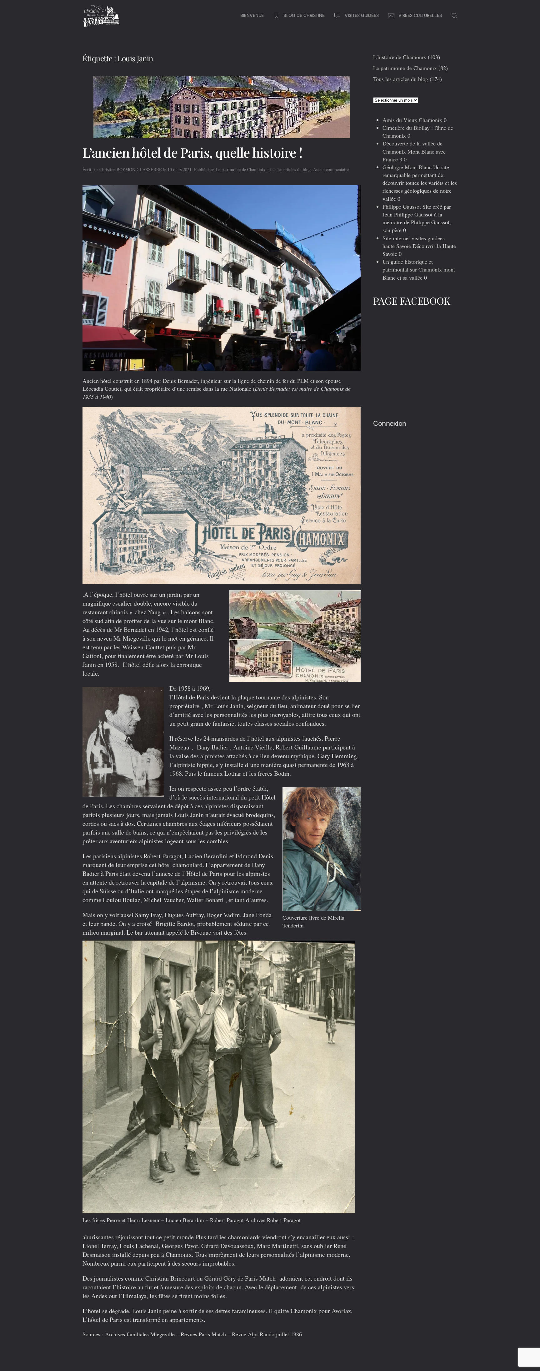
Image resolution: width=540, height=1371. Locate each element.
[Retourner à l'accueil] (101, 15)
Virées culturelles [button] (420, 15)
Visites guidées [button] (362, 15)
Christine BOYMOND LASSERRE (130, 169)
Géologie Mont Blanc (407, 167)
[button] (454, 15)
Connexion (389, 423)
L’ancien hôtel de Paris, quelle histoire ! (192, 152)
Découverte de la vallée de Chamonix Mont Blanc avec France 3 (414, 151)
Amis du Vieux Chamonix (412, 120)
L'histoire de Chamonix (399, 57)
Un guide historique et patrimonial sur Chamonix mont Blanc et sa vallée (418, 269)
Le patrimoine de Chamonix (240, 169)
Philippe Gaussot (401, 206)
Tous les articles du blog (289, 169)
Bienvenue (252, 15)
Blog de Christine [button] (304, 15)
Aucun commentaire (331, 169)
